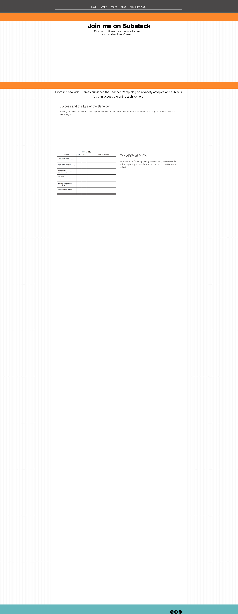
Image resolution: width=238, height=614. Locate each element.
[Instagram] (172, 612)
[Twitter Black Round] (176, 612)
